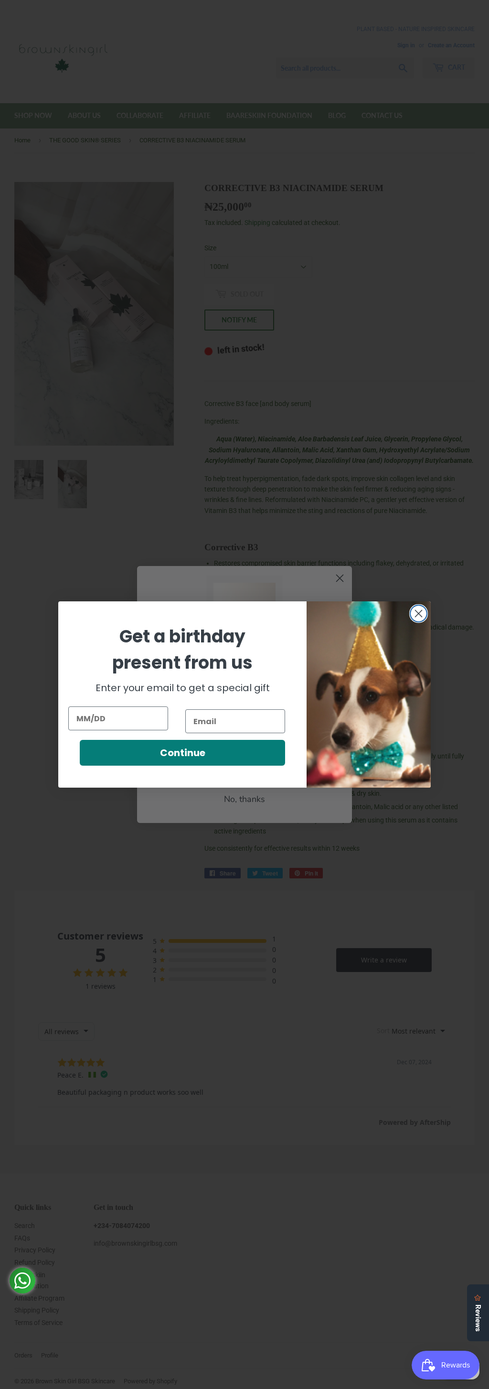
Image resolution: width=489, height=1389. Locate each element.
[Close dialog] (418, 613)
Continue (182, 752)
